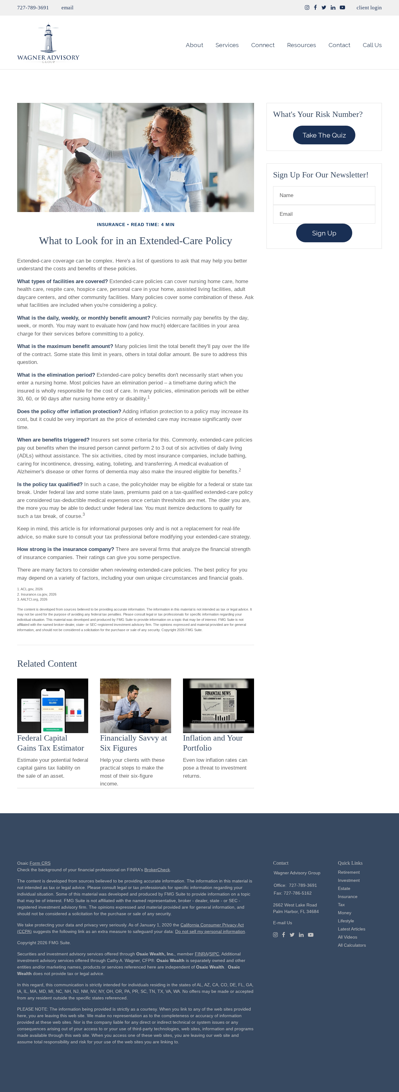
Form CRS (40, 863)
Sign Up (324, 233)
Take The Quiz (324, 135)
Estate (344, 888)
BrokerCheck (157, 869)
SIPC (214, 953)
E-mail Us (282, 922)
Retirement (349, 872)
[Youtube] (311, 935)
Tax (341, 904)
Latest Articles (351, 928)
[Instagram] (307, 8)
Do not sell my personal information (210, 931)
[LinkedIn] (301, 935)
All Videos (347, 937)
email (67, 8)
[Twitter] (292, 935)
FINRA (201, 953)
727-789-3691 (33, 8)
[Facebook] (283, 935)
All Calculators (352, 945)
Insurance (348, 896)
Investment (349, 880)
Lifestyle (346, 920)
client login (369, 8)
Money (344, 912)
